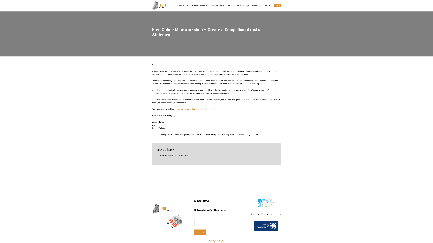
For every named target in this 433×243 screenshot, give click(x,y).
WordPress (172, 232)
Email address (200, 218)
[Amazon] (222, 240)
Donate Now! (183, 6)
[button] (209, 5)
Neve (154, 232)
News (239, 6)
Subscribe (200, 232)
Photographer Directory (251, 6)
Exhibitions (194, 6)
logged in (171, 155)
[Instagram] (218, 240)
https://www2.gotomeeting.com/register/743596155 (194, 109)
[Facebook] (210, 240)
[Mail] (214, 240)
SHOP (277, 6)
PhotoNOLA (231, 6)
